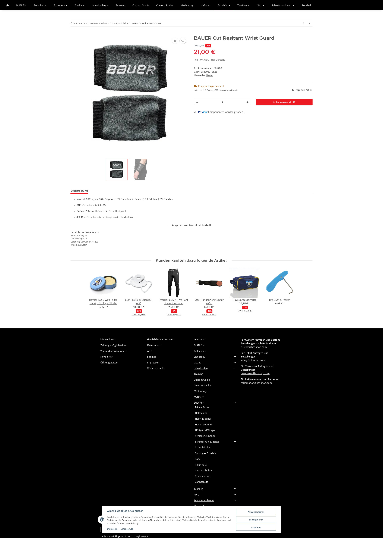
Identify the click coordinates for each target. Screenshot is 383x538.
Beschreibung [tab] (79, 190)
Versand (220, 59)
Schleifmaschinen (204, 500)
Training (198, 374)
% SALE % (199, 345)
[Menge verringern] (197, 102)
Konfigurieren (256, 519)
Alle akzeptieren (256, 512)
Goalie (197, 362)
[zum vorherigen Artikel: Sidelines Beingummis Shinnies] (303, 23)
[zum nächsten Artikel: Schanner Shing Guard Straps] (309, 23)
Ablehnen (256, 527)
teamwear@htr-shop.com (255, 373)
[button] (215, 356)
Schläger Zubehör (205, 436)
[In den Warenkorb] (72, 33)
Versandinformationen (113, 351)
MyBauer (199, 397)
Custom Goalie (202, 379)
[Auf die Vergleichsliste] (175, 41)
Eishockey (199, 356)
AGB (149, 351)
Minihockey (200, 391)
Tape (198, 459)
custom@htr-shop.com (254, 347)
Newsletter (106, 356)
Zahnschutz (201, 482)
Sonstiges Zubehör (205, 453)
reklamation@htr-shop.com (256, 383)
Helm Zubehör (203, 418)
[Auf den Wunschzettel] (183, 41)
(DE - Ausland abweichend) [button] (226, 90)
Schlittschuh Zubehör (207, 441)
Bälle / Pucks (202, 407)
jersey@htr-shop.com (253, 360)
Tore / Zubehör (203, 470)
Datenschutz (127, 529)
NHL (196, 494)
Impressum (112, 529)
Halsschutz (201, 413)
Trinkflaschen (202, 476)
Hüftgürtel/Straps (205, 430)
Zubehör (199, 402)
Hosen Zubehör (204, 424)
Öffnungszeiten (109, 362)
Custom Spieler (202, 385)
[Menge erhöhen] (247, 102)
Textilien (198, 489)
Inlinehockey (201, 368)
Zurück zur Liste (80, 23)
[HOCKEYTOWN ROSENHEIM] (7, 5)
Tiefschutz (200, 464)
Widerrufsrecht (155, 368)
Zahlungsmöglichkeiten (113, 345)
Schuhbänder (202, 447)
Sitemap (151, 356)
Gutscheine (200, 351)
